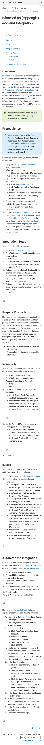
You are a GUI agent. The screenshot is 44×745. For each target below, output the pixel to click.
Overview (9, 40)
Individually (13, 56)
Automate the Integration (16, 64)
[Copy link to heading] (16, 71)
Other (15, 8)
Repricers (23, 8)
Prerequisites (11, 44)
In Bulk (11, 60)
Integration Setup (13, 49)
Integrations (6, 8)
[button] (30, 2)
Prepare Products (13, 53)
